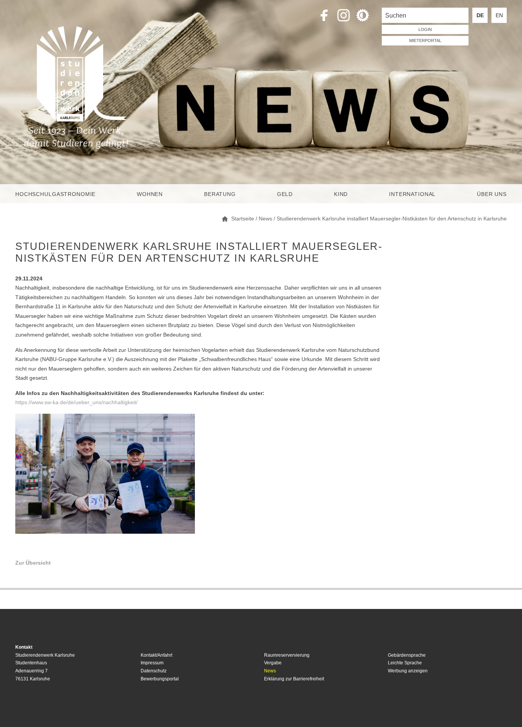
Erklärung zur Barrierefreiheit (294, 679)
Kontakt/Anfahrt (156, 655)
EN (499, 15)
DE (480, 15)
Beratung (220, 194)
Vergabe (273, 663)
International (412, 194)
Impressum (152, 663)
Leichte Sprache (405, 663)
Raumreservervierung (287, 655)
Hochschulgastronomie (55, 194)
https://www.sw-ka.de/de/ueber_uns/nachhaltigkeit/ (76, 402)
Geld (285, 194)
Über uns (492, 194)
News (270, 671)
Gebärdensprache (407, 655)
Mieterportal (425, 40)
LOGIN (425, 29)
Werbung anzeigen (408, 671)
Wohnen (150, 194)
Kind (341, 194)
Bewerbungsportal (160, 679)
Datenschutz (154, 671)
